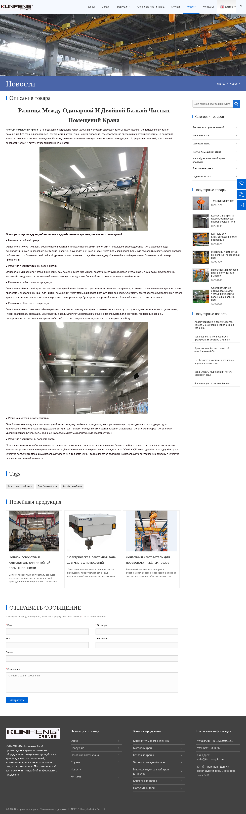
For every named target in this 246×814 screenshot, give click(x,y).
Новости (191, 6)
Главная (90, 6)
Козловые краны (201, 143)
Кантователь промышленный (208, 127)
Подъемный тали (201, 176)
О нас (105, 6)
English (228, 6)
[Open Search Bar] (241, 7)
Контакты (208, 6)
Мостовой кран (200, 135)
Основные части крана (150, 6)
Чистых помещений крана (20, 486)
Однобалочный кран (47, 486)
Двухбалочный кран (72, 486)
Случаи (175, 6)
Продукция (121, 6)
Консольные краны (202, 168)
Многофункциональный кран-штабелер (208, 160)
